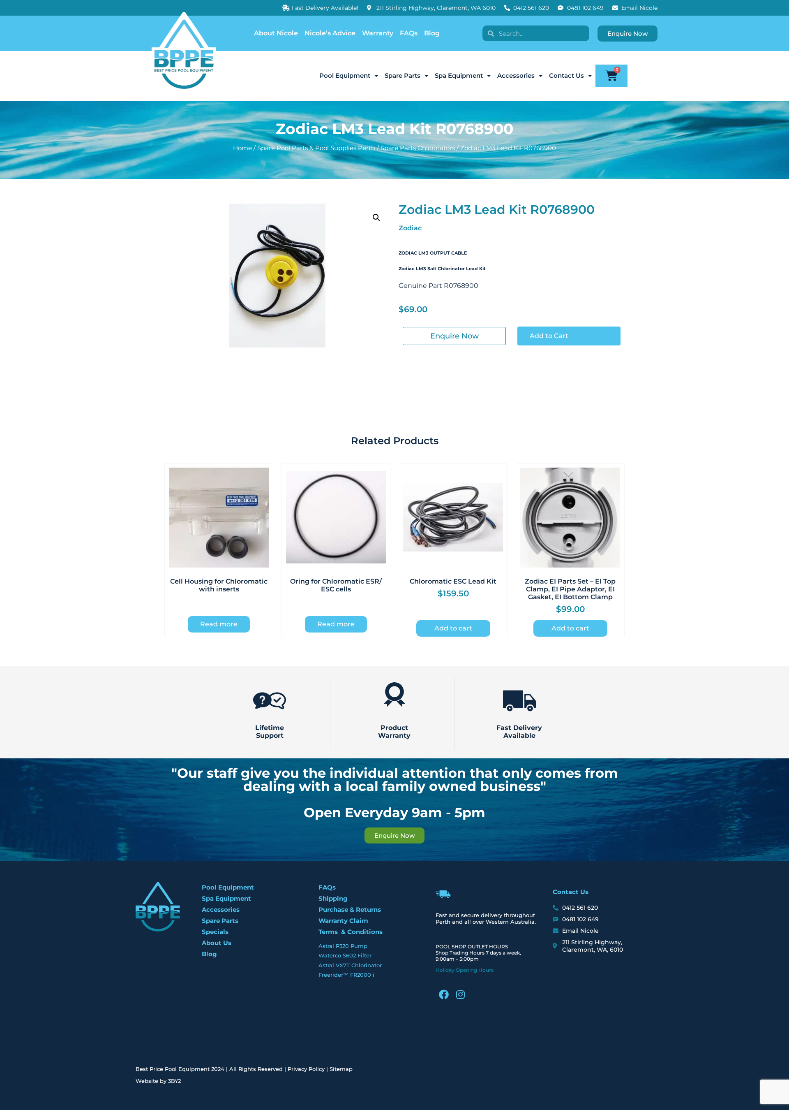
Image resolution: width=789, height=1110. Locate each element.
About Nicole (276, 33)
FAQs (409, 33)
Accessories (516, 75)
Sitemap (341, 1069)
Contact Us (566, 75)
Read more (219, 624)
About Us (216, 943)
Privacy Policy (306, 1069)
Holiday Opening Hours (465, 970)
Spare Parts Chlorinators (418, 148)
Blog (432, 33)
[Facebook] (444, 994)
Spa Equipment (459, 75)
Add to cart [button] (453, 628)
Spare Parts (402, 75)
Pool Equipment (344, 75)
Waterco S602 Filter (344, 955)
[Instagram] (460, 994)
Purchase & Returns (349, 909)
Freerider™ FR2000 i (346, 974)
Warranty (377, 33)
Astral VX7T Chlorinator (350, 965)
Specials (215, 932)
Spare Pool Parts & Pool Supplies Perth (316, 148)
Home (242, 148)
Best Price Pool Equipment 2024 (180, 1069)
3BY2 (174, 1081)
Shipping (333, 898)
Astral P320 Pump (342, 946)
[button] (376, 217)
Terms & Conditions (350, 932)
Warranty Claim (343, 921)
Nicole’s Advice (330, 33)
